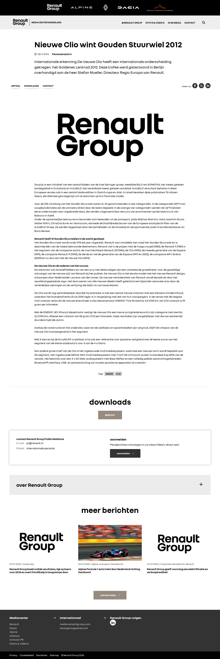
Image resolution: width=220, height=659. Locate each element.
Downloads (31, 85)
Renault (14, 624)
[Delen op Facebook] (194, 85)
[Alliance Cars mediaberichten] (160, 7)
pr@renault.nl (34, 443)
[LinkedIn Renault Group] (113, 622)
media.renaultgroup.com (75, 624)
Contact (189, 22)
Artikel (15, 85)
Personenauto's (62, 54)
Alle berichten (108, 595)
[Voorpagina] (21, 22)
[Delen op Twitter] (201, 85)
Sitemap (54, 655)
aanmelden (123, 453)
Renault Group (133, 22)
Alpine (13, 631)
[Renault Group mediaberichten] (54, 7)
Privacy (13, 655)
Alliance (14, 635)
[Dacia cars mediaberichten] (128, 7)
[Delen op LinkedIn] (208, 85)
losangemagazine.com (74, 628)
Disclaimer (41, 655)
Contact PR (16, 639)
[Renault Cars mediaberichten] (105, 7)
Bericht (110, 414)
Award (109, 374)
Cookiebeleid (27, 655)
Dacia (13, 628)
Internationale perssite (40, 448)
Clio (118, 374)
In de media (174, 22)
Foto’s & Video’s (155, 22)
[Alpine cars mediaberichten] (81, 7)
